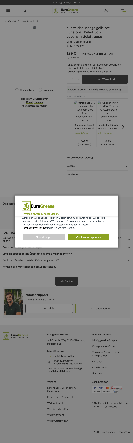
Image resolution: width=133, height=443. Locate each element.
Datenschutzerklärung (34, 228)
